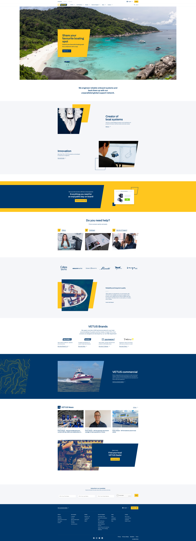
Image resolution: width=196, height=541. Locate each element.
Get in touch (127, 516)
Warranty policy (101, 522)
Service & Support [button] (95, 4)
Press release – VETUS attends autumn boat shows (124, 431)
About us (59, 516)
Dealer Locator (128, 521)
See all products (74, 524)
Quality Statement (101, 524)
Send (136, 495)
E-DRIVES (73, 516)
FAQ (99, 519)
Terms (137, 536)
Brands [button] (86, 4)
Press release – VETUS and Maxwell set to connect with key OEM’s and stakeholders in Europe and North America (69, 431)
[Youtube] (99, 538)
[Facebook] (94, 538)
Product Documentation (102, 518)
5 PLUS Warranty (101, 521)
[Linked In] (102, 538)
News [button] (103, 4)
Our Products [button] (79, 4)
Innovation (60, 518)
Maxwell (72, 521)
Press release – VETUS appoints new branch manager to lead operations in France (97, 431)
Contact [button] (109, 4)
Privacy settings (125, 536)
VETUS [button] (71, 4)
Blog (112, 521)
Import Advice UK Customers (103, 527)
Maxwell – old (87, 516)
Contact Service (128, 518)
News (112, 516)
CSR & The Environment (62, 519)
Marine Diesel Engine (75, 519)
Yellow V (86, 519)
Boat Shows (113, 519)
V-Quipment (87, 518)
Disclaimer (132, 536)
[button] (130, 2)
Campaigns (113, 518)
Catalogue (127, 519)
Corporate (60, 1)
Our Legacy (60, 521)
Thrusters (73, 522)
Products (70, 1)
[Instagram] (96, 538)
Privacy (119, 536)
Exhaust (72, 518)
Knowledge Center (101, 516)
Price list (99, 525)
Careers (65, 1)
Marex (86, 521)
